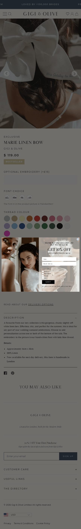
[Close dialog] (78, 239)
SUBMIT (48, 282)
